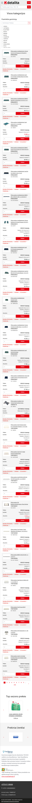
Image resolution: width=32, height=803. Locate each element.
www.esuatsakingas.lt (8, 776)
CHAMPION (6, 37)
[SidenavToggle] (2, 2)
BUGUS (5, 35)
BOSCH (5, 31)
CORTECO (5, 38)
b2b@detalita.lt (11, 788)
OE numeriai (23, 69)
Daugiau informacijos (8, 69)
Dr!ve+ (4, 45)
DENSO (5, 42)
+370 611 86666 (7, 784)
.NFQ (2, 801)
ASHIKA (5, 26)
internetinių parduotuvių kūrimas (11, 801)
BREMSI (5, 33)
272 (15, 685)
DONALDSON (6, 44)
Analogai (16, 69)
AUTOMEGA (6, 28)
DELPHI (5, 40)
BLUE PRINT (6, 29)
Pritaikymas (5, 70)
